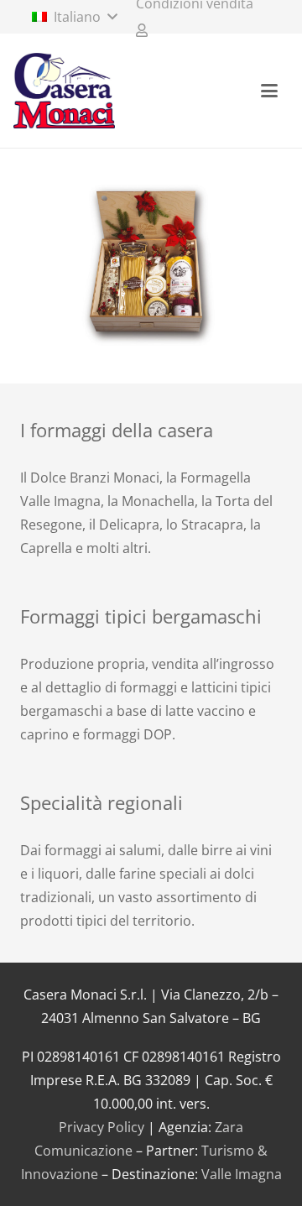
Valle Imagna (241, 1174)
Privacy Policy (101, 1127)
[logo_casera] (64, 90)
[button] (74, 16)
